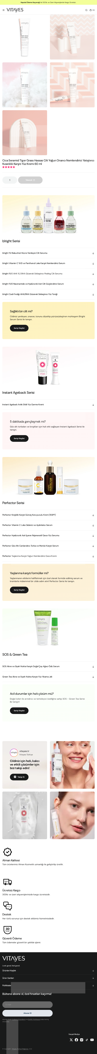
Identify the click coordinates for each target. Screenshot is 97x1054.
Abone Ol (27, 1013)
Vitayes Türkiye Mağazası (20, 1049)
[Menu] (3, 10)
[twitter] (71, 1039)
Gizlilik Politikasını (34, 1019)
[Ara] (86, 10)
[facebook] (76, 1039)
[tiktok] (86, 1039)
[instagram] (81, 1039)
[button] (8, 167)
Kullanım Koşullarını (19, 1019)
